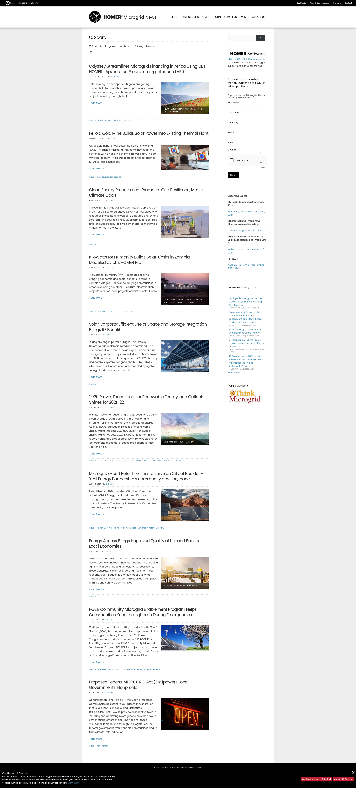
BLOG (174, 17)
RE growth (128, 461)
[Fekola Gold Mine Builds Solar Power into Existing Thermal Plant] (185, 157)
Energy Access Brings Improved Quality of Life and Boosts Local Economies (144, 543)
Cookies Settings (310, 779)
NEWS (205, 17)
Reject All (326, 779)
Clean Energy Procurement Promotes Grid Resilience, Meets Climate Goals (146, 192)
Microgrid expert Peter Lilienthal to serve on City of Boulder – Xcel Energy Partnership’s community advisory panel (146, 476)
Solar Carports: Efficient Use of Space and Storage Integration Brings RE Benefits (148, 327)
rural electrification (110, 311)
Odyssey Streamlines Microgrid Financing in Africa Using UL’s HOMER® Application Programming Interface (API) (147, 69)
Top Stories (128, 121)
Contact (348, 3)
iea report (117, 461)
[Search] (260, 38)
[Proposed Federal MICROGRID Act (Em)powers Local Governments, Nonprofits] (185, 713)
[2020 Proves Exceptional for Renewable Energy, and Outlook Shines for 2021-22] (185, 428)
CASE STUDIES (190, 17)
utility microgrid (151, 669)
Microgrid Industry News (109, 121)
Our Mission (302, 3)
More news (234, 372)
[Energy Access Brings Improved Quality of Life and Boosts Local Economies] (185, 572)
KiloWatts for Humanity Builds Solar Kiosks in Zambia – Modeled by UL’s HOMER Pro (141, 259)
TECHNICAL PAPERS (224, 17)
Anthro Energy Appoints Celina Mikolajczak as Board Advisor (245, 331)
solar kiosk (127, 311)
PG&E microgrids (133, 669)
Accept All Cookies (343, 779)
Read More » (96, 103)
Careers (337, 3)
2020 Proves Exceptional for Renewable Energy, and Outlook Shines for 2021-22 (146, 399)
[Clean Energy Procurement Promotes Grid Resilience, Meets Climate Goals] (185, 221)
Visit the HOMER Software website (246, 59)
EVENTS (244, 17)
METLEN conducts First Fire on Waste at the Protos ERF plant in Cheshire (246, 343)
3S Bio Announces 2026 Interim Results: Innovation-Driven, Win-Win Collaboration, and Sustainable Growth (245, 361)
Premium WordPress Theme (189, 767)
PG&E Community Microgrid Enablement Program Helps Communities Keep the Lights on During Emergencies (143, 612)
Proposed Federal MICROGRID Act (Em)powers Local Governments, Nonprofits (138, 684)
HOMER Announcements (108, 528)
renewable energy (142, 461)
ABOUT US (259, 17)
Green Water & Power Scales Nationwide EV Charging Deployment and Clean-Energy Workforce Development (245, 317)
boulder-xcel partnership (135, 528)
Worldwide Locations (319, 3)
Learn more (73, 782)
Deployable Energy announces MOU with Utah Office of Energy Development (245, 302)
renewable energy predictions (166, 461)
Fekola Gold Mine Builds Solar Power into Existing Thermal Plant (148, 133)
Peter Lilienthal (156, 528)
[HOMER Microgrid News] (123, 17)
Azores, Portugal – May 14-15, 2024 (246, 230)
